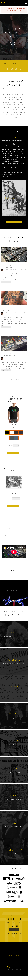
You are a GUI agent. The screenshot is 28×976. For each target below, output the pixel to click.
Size (10, 445)
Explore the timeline (14, 222)
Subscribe (14, 929)
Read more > (5, 281)
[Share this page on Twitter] (11, 69)
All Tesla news (14, 379)
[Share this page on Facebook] (7, 69)
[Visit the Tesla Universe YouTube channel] (17, 956)
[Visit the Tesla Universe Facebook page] (14, 956)
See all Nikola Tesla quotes (14, 590)
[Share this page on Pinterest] (16, 69)
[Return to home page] (14, 967)
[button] (12, 58)
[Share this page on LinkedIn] (20, 69)
